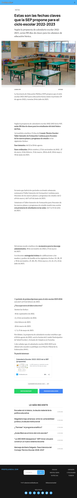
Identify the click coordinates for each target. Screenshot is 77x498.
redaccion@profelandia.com (31, 482)
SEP (48, 384)
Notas (17, 10)
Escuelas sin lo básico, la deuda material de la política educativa (32, 411)
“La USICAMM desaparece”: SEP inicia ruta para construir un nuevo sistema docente (33, 440)
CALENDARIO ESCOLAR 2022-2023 (36, 384)
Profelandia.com (10, 469)
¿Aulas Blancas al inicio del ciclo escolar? (31, 433)
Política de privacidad (51, 482)
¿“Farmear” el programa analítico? (28, 427)
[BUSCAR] (40, 472)
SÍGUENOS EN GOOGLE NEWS (51, 391)
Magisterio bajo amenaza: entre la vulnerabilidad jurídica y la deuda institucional (34, 420)
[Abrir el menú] (74, 2)
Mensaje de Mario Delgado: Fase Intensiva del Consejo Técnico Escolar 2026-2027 (33, 448)
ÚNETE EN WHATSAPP (26, 391)
